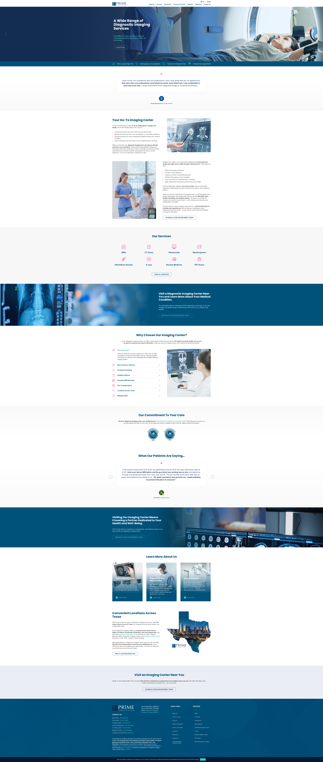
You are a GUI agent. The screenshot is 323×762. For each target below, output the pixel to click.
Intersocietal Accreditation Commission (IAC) (171, 421)
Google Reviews (167, 103)
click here (127, 749)
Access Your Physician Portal (176, 64)
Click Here (131, 732)
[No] (321, 759)
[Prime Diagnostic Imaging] (119, 4)
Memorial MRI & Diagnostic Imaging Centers (130, 745)
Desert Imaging (125, 747)
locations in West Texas (152, 636)
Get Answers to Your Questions (150, 64)
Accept (203, 759)
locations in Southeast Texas (128, 634)
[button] (136, 350)
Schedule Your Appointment (202, 64)
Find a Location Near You (125, 64)
